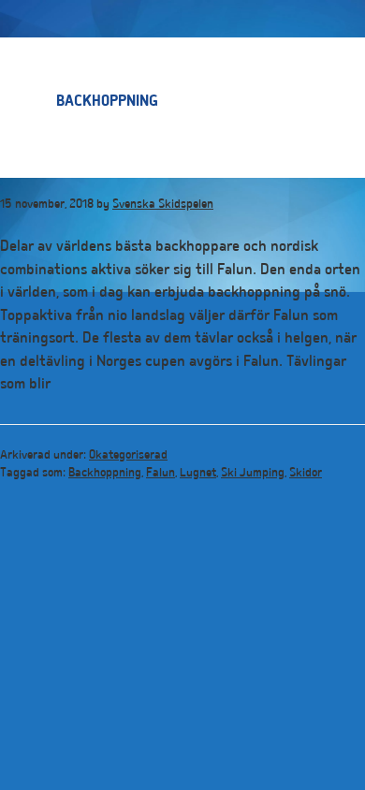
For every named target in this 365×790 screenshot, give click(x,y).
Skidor (305, 473)
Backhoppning (104, 473)
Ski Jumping (253, 473)
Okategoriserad (128, 455)
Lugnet (198, 473)
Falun (160, 473)
